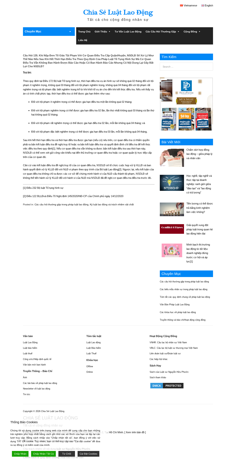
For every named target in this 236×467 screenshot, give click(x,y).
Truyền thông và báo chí (172, 320)
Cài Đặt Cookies (88, 453)
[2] (120, 169)
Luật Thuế (91, 353)
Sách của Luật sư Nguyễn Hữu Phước (169, 372)
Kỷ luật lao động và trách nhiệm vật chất (112, 204)
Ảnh (25, 377)
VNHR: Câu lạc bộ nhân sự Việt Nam (168, 342)
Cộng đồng (190, 31)
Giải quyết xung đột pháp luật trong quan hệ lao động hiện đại (199, 229)
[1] (53, 148)
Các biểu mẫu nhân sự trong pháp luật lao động (183, 289)
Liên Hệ (82, 40)
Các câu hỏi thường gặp (161, 31)
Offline (89, 366)
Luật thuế (27, 353)
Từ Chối (66, 453)
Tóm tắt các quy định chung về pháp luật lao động (185, 297)
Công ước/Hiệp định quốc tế (37, 359)
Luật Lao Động (30, 342)
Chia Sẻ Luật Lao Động (118, 12)
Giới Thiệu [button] (101, 31)
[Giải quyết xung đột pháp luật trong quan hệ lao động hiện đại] (173, 228)
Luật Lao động (93, 342)
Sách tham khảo (158, 377)
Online (89, 372)
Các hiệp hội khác (159, 359)
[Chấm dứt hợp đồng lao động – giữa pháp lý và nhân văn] (173, 157)
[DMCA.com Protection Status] (167, 388)
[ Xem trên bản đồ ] (135, 432)
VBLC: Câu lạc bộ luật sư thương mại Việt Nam (174, 348)
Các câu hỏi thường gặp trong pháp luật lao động (61, 204)
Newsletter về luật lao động (36, 388)
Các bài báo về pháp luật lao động (40, 383)
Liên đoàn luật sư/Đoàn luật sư (165, 353)
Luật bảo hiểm (30, 348)
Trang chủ (84, 31)
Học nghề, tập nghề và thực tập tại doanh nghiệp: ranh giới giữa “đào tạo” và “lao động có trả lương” (199, 184)
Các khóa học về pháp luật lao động (178, 312)
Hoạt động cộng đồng (194, 320)
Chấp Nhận (20, 453)
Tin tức (26, 394)
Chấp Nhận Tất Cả (43, 453)
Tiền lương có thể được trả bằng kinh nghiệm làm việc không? (199, 207)
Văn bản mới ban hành (34, 364)
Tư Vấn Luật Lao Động (128, 31)
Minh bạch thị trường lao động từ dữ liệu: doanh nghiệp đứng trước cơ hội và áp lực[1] (198, 253)
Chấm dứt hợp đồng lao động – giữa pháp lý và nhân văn (199, 154)
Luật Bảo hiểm (93, 348)
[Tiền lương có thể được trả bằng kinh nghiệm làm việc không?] (173, 209)
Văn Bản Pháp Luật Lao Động (175, 304)
